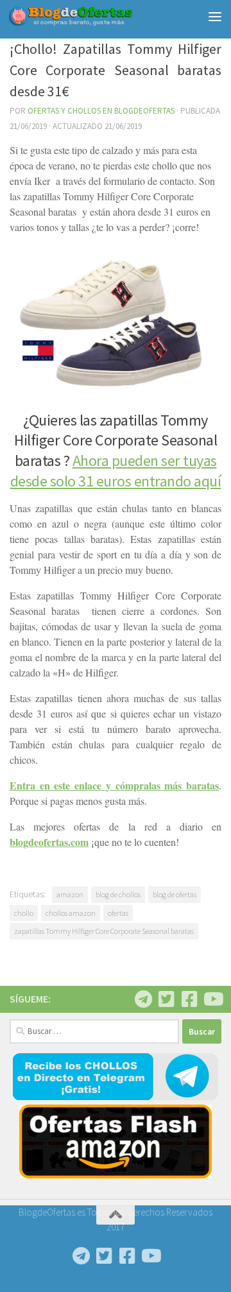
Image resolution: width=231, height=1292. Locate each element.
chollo (23, 913)
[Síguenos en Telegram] (143, 999)
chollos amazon (71, 913)
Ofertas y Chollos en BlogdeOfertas (101, 110)
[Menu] (215, 16)
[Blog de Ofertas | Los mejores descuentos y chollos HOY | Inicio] (91, 16)
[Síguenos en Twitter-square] (166, 999)
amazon (69, 894)
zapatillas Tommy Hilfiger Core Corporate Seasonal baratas (104, 931)
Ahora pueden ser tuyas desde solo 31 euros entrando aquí (115, 471)
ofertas (118, 913)
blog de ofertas (174, 894)
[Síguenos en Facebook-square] (189, 999)
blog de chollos (118, 894)
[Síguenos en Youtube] (212, 999)
